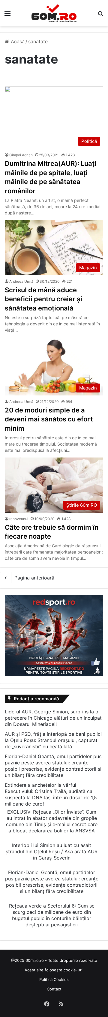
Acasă (17, 41)
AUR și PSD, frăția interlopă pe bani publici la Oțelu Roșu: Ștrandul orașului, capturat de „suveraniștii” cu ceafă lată (53, 740)
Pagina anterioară (34, 578)
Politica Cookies (54, 979)
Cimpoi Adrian (21, 155)
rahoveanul (18, 519)
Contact (54, 989)
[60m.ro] (54, 13)
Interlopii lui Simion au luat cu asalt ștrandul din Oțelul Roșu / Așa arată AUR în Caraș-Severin (52, 851)
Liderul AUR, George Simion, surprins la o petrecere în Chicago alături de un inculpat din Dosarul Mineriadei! (53, 718)
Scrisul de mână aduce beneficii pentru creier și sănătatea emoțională (43, 299)
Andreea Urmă (21, 281)
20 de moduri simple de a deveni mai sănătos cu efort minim (49, 419)
